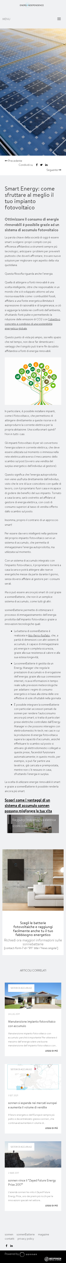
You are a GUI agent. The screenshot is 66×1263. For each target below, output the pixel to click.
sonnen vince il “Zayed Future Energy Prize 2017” (32, 1182)
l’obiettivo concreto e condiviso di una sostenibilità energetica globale (32, 323)
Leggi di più (51, 1050)
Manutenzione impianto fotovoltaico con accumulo (32, 1023)
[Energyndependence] (31, 7)
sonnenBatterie (25, 813)
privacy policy (26, 1239)
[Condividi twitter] (41, 165)
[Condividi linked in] (46, 165)
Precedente (14, 161)
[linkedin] (11, 1245)
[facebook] (6, 1245)
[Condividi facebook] (37, 165)
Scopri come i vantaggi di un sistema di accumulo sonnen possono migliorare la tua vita (28, 805)
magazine (43, 1234)
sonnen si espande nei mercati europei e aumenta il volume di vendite (32, 1105)
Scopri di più (19, 826)
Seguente (53, 170)
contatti (9, 1239)
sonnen (9, 1234)
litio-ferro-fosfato (39, 635)
